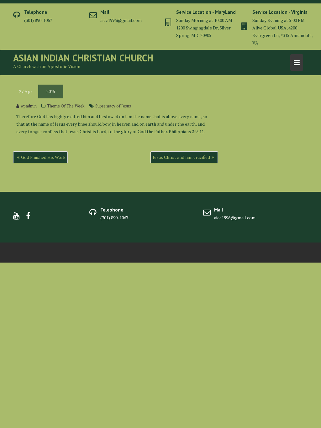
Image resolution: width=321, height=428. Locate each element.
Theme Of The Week (65, 106)
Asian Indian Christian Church (83, 58)
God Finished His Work (43, 157)
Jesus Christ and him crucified (181, 157)
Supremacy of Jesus (113, 106)
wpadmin (29, 106)
